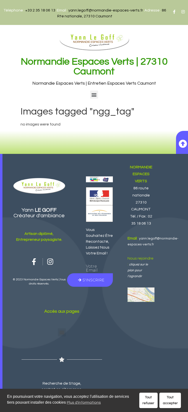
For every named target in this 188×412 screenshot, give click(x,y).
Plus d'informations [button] (84, 402)
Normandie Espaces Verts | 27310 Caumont (94, 66)
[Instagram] (183, 12)
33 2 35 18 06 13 (41, 10)
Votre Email (92, 268)
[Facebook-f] (174, 12)
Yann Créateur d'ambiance (39, 212)
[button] (94, 95)
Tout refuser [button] (148, 400)
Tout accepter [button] (170, 400)
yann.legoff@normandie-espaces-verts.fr (105, 10)
